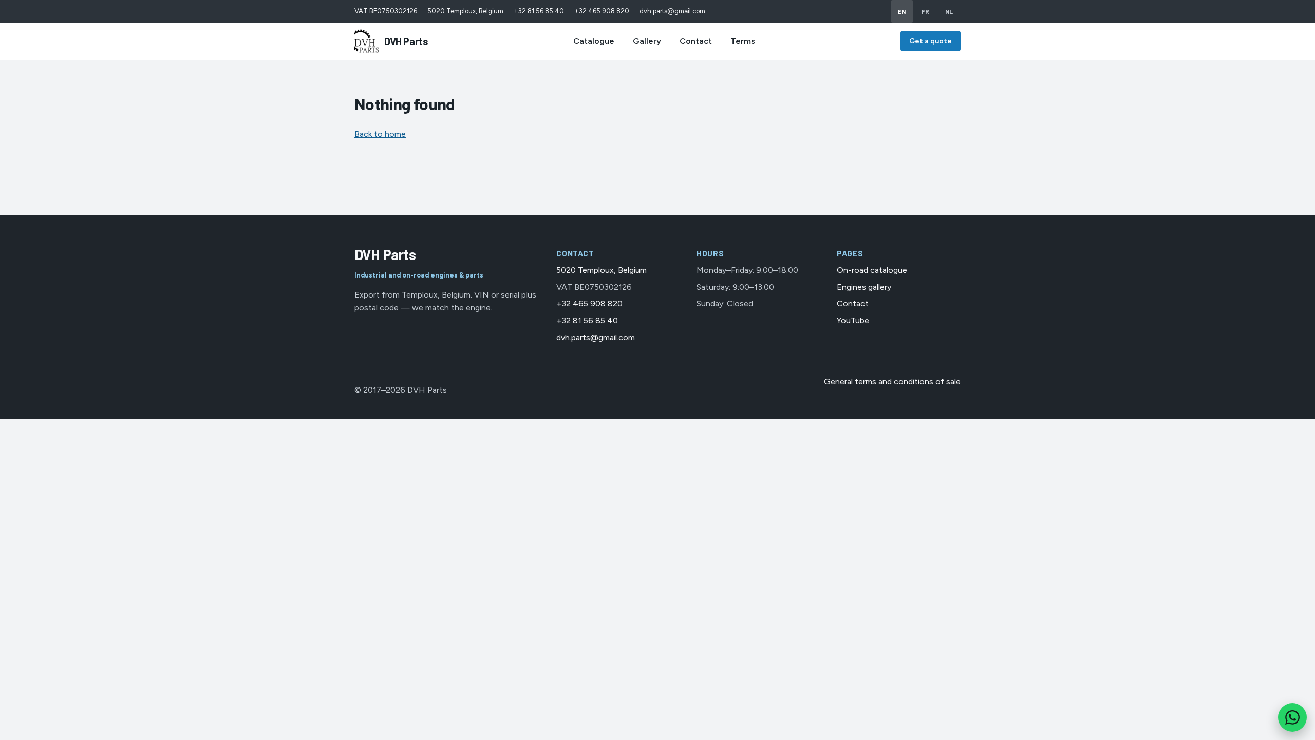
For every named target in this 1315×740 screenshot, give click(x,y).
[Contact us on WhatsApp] (1292, 717)
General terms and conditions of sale (892, 381)
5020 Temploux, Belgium (465, 11)
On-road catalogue (872, 270)
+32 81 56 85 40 (539, 11)
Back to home (380, 134)
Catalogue (593, 41)
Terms (742, 41)
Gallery (647, 41)
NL (949, 11)
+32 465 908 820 (601, 11)
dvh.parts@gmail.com (672, 11)
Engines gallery (864, 287)
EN (902, 11)
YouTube (853, 320)
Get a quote (930, 40)
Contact (696, 41)
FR (926, 11)
